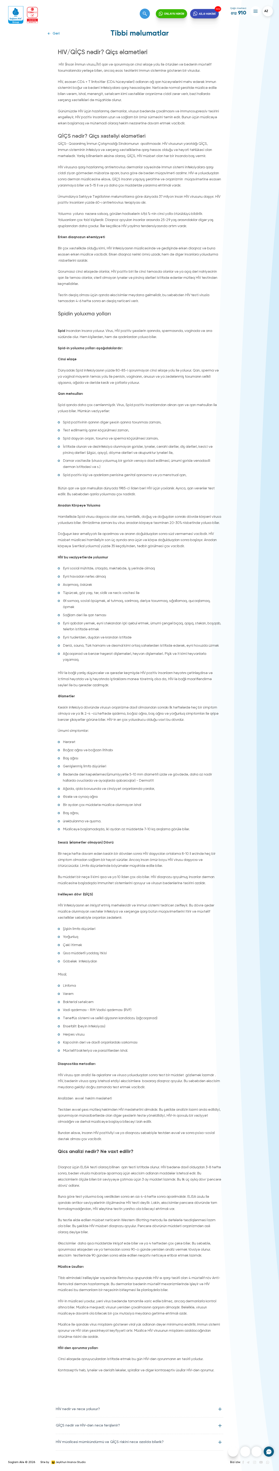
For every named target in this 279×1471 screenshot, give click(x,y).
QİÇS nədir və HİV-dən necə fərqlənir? (88, 1425)
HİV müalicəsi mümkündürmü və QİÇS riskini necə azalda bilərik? (110, 1442)
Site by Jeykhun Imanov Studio (63, 1462)
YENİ (217, 9)
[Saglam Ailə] (15, 15)
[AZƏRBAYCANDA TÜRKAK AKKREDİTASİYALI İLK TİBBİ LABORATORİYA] (32, 15)
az (266, 11)
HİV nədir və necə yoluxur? (78, 1409)
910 (238, 13)
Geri (56, 33)
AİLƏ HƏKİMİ (207, 13)
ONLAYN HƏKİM (174, 13)
